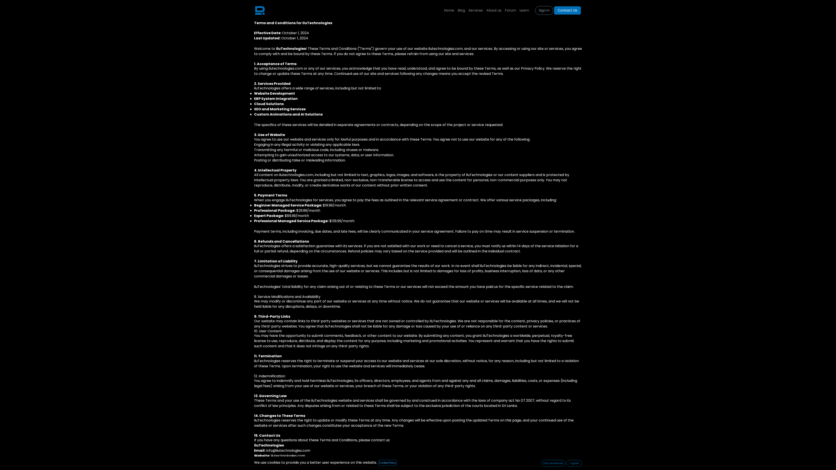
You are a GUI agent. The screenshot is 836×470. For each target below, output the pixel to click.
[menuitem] (449, 10)
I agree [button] (574, 463)
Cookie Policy (387, 463)
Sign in (544, 10)
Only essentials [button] (553, 463)
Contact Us (567, 10)
